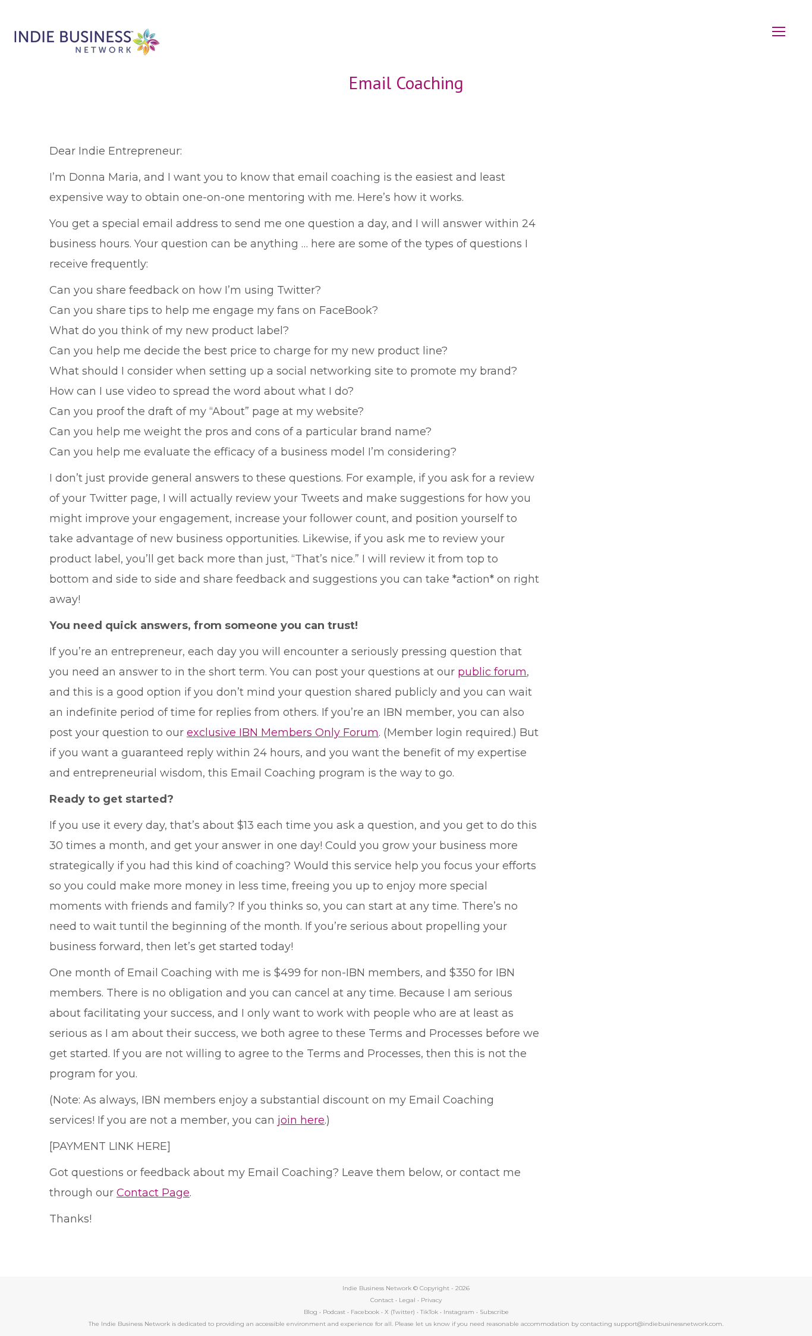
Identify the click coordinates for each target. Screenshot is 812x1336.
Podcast (334, 1312)
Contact (382, 1300)
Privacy (431, 1300)
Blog (310, 1312)
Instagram (458, 1312)
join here (301, 1120)
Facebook (365, 1312)
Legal (407, 1300)
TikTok (429, 1312)
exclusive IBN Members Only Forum (283, 732)
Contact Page (153, 1192)
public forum (492, 671)
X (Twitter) (401, 1312)
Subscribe (494, 1312)
